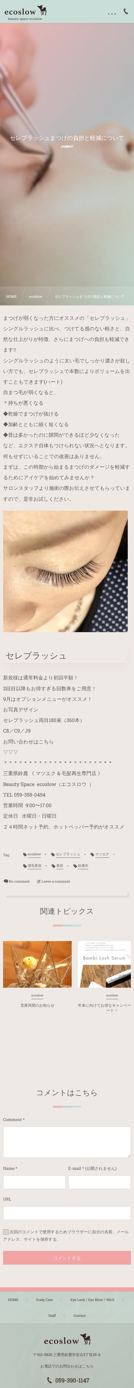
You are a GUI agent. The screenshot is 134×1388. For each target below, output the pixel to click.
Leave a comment (56, 881)
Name (8, 1168)
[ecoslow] (25, 10)
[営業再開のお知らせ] (37, 964)
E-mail (74, 1168)
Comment (12, 1119)
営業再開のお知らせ (37, 1005)
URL (7, 1199)
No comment (19, 881)
